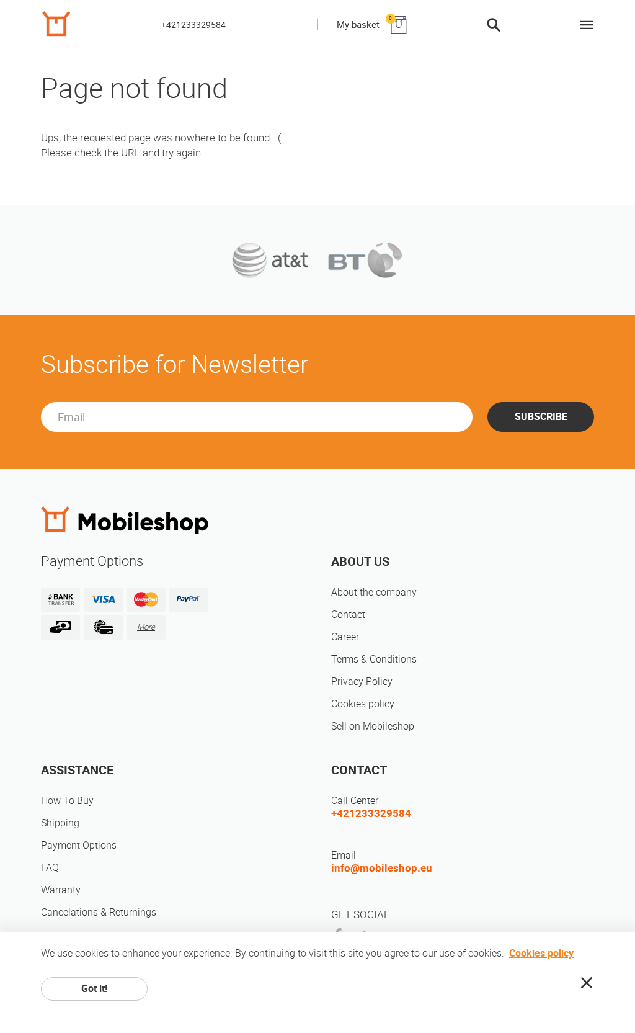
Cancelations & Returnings (98, 912)
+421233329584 (193, 25)
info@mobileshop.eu (381, 868)
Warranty (61, 890)
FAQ (50, 868)
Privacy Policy (362, 681)
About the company (374, 592)
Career (345, 637)
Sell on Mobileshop (372, 726)
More (146, 627)
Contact (348, 614)
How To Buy (67, 801)
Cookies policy (362, 704)
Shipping (60, 823)
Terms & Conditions (374, 659)
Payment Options (79, 845)
